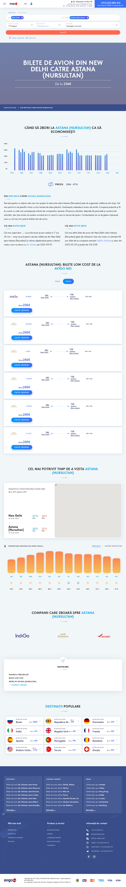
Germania (98, 722)
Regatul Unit (61, 731)
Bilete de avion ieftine (60, 785)
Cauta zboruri (22, 310)
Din (9, 17)
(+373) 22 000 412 (65, 882)
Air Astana (32, 244)
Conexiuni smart (54, 838)
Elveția (96, 750)
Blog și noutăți (53, 841)
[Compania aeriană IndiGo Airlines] (22, 635)
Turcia (57, 750)
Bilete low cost (16, 678)
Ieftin (68, 281)
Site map (11, 841)
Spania (20, 740)
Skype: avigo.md (98, 838)
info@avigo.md (97, 834)
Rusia (19, 722)
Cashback (51, 845)
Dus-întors (22, 12)
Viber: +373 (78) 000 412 (100, 843)
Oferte (50, 834)
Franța (96, 731)
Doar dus (11, 12)
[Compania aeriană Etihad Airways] (63, 635)
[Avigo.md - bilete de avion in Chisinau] (10, 880)
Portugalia (60, 740)
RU (25, 4)
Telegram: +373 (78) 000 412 (102, 851)
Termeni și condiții (15, 838)
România (97, 740)
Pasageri (69, 23)
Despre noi (12, 830)
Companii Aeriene (19, 685)
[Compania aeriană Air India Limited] (103, 635)
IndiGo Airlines (104, 240)
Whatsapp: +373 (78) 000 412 (102, 847)
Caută (63, 32)
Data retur (40, 23)
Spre (67, 17)
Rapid (57, 281)
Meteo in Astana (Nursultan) (22, 681)
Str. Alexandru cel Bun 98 (82, 2)
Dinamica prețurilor (19, 675)
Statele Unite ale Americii (24, 750)
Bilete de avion (21, 785)
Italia (19, 731)
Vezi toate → (11, 810)
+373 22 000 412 (97, 830)
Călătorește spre (95, 785)
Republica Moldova (62, 722)
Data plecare (13, 23)
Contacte (12, 834)
